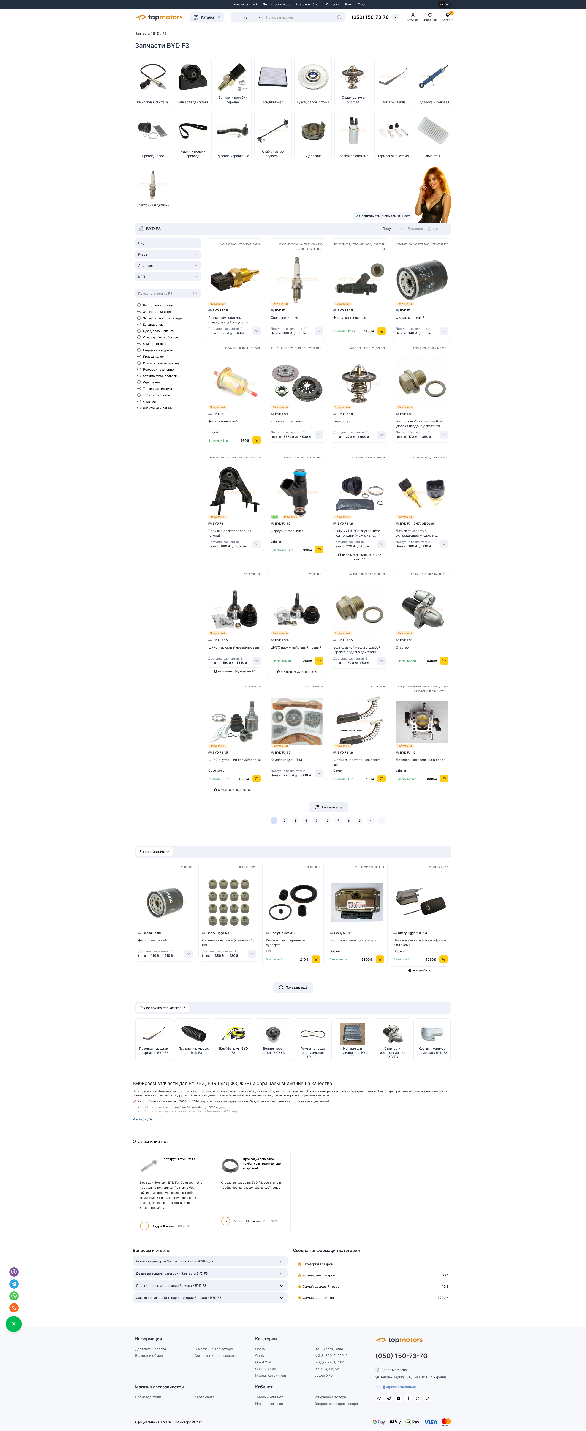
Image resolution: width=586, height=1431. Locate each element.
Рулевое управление (158, 369)
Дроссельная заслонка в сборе (420, 760)
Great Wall (263, 1362)
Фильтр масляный (410, 317)
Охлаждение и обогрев (160, 337)
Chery (260, 1349)
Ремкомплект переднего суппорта (285, 942)
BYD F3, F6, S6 (327, 1369)
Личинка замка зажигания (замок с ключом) (420, 942)
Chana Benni (265, 1369)
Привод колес (153, 356)
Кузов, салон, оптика (158, 331)
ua (441, 4)
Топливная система (157, 388)
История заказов (269, 1403)
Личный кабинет (269, 1397)
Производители (148, 1397)
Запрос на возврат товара (336, 1403)
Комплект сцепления (287, 421)
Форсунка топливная (349, 317)
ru (447, 4)
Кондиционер (153, 324)
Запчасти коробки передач (163, 318)
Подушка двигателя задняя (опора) (229, 533)
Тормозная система (157, 395)
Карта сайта (204, 1397)
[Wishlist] (261, 277)
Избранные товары (331, 1397)
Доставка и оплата (276, 4)
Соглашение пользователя (217, 1355)
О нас (362, 4)
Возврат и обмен (308, 4)
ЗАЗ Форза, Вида (329, 1349)
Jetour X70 (324, 1375)
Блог (348, 4)
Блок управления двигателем (353, 940)
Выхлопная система (158, 305)
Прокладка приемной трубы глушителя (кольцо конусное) (262, 1163)
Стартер (402, 647)
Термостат (341, 421)
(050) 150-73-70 (370, 17)
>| (381, 820)
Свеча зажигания (284, 317)
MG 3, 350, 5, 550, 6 (331, 1355)
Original (335, 951)
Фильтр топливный (223, 421)
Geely (260, 1355)
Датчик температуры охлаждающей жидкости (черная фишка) (415, 533)
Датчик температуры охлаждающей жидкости (228, 320)
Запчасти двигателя (157, 311)
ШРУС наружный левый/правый (233, 647)
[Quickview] (261, 257)
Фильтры (149, 401)
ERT (268, 951)
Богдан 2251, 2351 (330, 1362)
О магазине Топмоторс (214, 1349)
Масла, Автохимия (270, 1375)
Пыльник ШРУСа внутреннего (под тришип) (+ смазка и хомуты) (356, 533)
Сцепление (151, 382)
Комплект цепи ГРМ (286, 760)
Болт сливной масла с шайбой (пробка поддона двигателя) (419, 423)
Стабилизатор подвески (161, 376)
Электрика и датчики (158, 408)
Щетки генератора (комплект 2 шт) (357, 762)
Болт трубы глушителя (178, 1159)
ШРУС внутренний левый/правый (234, 760)
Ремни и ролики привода (161, 363)
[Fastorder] (261, 267)
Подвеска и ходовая (158, 350)
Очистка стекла (154, 344)
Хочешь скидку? (245, 4)
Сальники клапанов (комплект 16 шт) (228, 942)
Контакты (333, 4)
